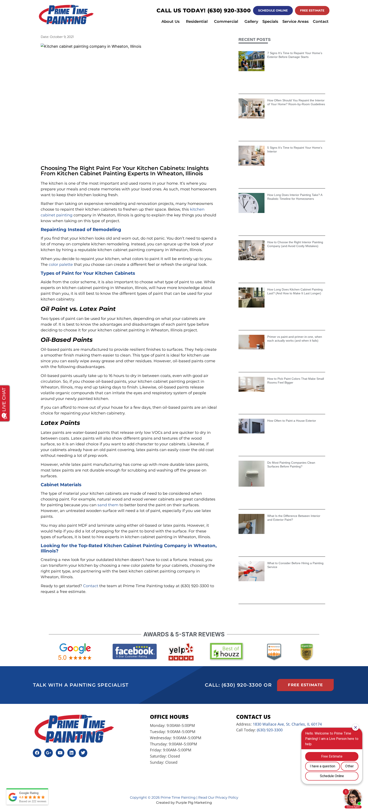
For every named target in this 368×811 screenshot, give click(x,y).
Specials (270, 21)
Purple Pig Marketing (194, 803)
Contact (321, 21)
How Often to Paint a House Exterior (291, 420)
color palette (61, 264)
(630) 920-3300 (229, 10)
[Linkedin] (71, 753)
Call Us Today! (182, 10)
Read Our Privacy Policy (218, 797)
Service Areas (295, 21)
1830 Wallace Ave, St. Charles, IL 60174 (287, 724)
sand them (108, 505)
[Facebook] (37, 753)
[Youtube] (60, 753)
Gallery (251, 21)
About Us (170, 21)
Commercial (226, 21)
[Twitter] (83, 753)
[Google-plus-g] (48, 753)
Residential (197, 21)
